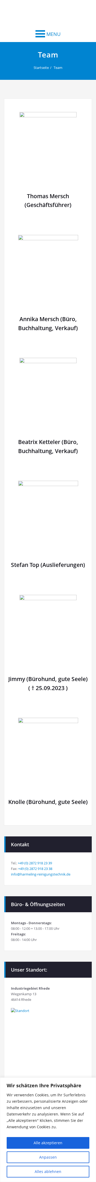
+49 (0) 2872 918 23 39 (35, 863)
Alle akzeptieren (48, 1142)
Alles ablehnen (48, 1171)
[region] (48, 1129)
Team (58, 67)
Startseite (41, 67)
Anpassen (48, 1157)
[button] (53, 34)
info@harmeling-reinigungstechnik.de (40, 874)
